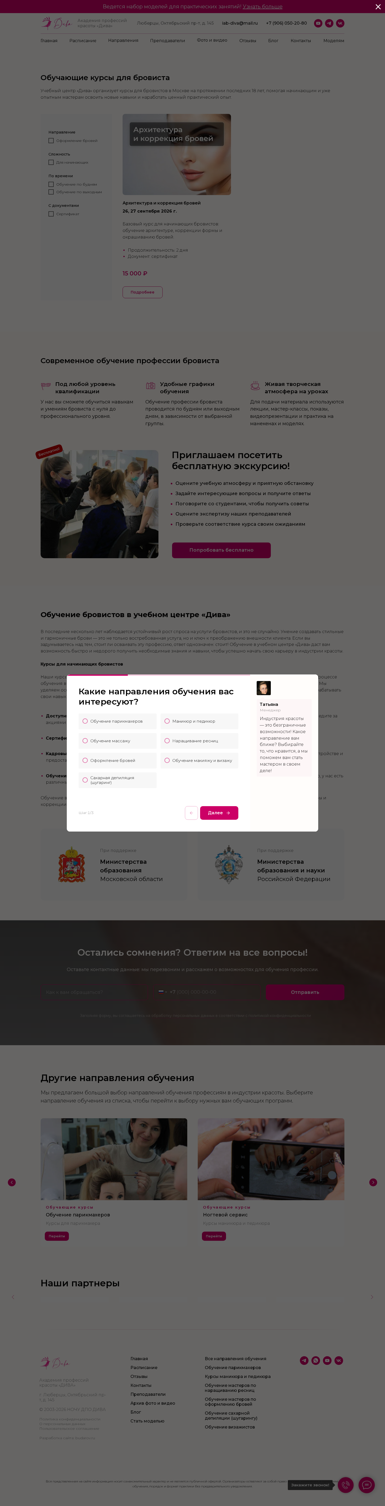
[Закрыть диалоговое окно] (378, 7)
